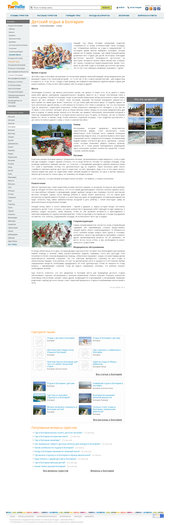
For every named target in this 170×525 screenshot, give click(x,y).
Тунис (10, 207)
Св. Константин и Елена (18, 45)
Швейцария (13, 234)
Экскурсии (124, 15)
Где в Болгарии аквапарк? (47, 440)
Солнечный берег (16, 51)
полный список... (15, 55)
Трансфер (12, 106)
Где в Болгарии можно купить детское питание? (58, 432)
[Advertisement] (78, 34)
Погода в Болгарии (15, 92)
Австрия (11, 120)
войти (121, 7)
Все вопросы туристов (55, 470)
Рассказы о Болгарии (16, 68)
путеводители (65, 516)
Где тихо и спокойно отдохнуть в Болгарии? (58, 396)
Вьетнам (11, 133)
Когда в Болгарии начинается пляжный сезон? (57, 451)
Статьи (59, 25)
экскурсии (78, 516)
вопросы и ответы (147, 15)
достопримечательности (47, 516)
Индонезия (12, 157)
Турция (11, 211)
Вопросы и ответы (15, 82)
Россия (10, 194)
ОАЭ (9, 187)
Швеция (11, 238)
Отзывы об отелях (15, 58)
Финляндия (12, 217)
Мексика (11, 184)
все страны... (13, 244)
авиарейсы (89, 516)
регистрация (135, 7)
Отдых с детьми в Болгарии (60, 338)
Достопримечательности (18, 72)
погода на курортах (99, 15)
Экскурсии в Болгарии (17, 65)
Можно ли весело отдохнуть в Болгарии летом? (62, 408)
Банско (11, 32)
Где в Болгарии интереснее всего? (51, 436)
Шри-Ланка (12, 241)
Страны (34, 25)
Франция (11, 221)
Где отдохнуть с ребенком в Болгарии (107, 351)
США (10, 201)
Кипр (10, 167)
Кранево (12, 42)
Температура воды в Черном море (16, 96)
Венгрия (11, 130)
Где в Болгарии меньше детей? (50, 462)
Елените (12, 35)
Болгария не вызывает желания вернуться (104, 396)
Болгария (11, 127)
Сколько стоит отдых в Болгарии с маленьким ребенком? (104, 409)
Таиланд (11, 204)
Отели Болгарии (14, 85)
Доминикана (13, 143)
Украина (11, 214)
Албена (12, 29)
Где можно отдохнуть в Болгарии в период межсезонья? (63, 455)
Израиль (11, 150)
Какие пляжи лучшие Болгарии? (50, 466)
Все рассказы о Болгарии (107, 419)
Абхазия (11, 117)
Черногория (13, 228)
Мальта (11, 180)
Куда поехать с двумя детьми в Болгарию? (56, 458)
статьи (12, 516)
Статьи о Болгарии (15, 75)
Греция (11, 137)
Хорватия (12, 224)
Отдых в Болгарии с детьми (106, 338)
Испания (11, 160)
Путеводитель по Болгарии (15, 101)
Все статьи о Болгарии (109, 374)
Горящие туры (73, 15)
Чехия (10, 231)
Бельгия (11, 123)
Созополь (13, 48)
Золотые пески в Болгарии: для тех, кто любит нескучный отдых (62, 364)
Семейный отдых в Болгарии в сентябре (108, 384)
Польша (11, 191)
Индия (10, 154)
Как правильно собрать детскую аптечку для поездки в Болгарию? (68, 444)
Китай (10, 170)
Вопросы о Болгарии (102, 470)
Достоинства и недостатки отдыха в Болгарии (60, 351)
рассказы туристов (47, 15)
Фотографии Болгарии (17, 78)
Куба (10, 174)
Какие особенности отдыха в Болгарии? (54, 447)
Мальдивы (12, 177)
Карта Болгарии (14, 88)
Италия (11, 164)
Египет (10, 147)
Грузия (10, 140)
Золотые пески (15, 39)
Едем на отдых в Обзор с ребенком (105, 362)
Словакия (12, 197)
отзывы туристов (19, 15)
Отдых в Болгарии (15, 26)
